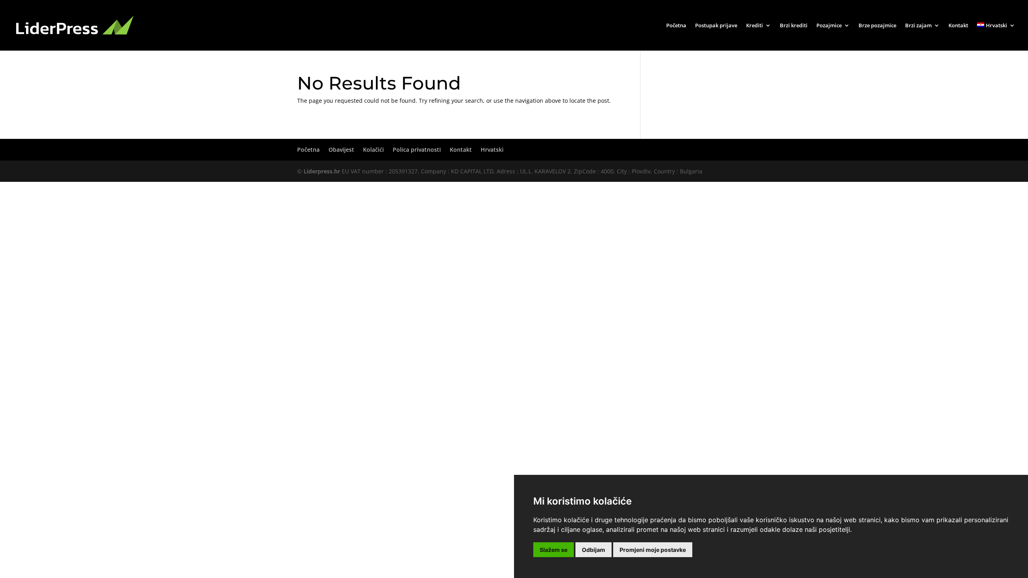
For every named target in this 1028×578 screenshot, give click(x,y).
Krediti (754, 25)
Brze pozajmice (877, 25)
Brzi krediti (794, 25)
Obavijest (341, 149)
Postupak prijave (716, 25)
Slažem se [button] (553, 549)
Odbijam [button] (593, 549)
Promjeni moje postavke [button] (653, 549)
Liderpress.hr (322, 171)
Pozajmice (829, 25)
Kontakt (958, 25)
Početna (676, 25)
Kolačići (373, 149)
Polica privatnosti (417, 149)
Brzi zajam (918, 25)
